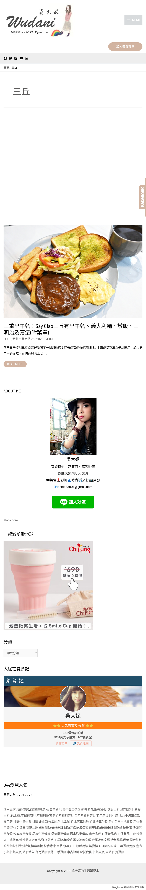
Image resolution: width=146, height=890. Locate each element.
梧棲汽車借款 (41, 834)
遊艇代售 (86, 852)
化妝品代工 (96, 834)
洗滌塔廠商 (30, 840)
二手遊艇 (60, 852)
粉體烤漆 (50, 846)
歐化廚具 (115, 815)
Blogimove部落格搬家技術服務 (128, 887)
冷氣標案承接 (34, 846)
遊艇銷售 (28, 852)
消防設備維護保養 (76, 828)
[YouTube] (21, 58)
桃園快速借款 (22, 821)
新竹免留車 (17, 828)
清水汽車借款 (79, 834)
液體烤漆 (82, 846)
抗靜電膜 (23, 809)
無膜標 (93, 846)
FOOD (7, 339)
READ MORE (15, 363)
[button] (125, 46)
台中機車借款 (71, 809)
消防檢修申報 (54, 828)
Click (142, 197)
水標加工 (69, 846)
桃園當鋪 (38, 821)
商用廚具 (102, 815)
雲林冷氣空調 (82, 840)
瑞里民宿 (10, 809)
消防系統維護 (123, 828)
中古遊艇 (73, 852)
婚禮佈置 (87, 809)
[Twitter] (10, 58)
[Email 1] (26, 58)
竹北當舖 (64, 821)
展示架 (8, 821)
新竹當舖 (51, 821)
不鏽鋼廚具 (28, 815)
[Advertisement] (73, 167)
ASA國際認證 (107, 846)
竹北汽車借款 (80, 821)
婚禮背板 (100, 809)
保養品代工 (112, 834)
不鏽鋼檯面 (44, 815)
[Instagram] (15, 58)
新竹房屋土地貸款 (120, 821)
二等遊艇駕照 (126, 846)
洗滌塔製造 (45, 840)
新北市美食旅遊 (23, 339)
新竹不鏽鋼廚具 (63, 815)
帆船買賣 (16, 852)
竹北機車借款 (99, 821)
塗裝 (59, 846)
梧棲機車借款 (60, 834)
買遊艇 (109, 852)
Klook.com (11, 520)
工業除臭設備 (63, 840)
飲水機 (15, 815)
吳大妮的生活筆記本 (85, 871)
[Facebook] (5, 58)
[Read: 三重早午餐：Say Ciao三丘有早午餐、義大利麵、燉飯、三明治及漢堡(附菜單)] (73, 271)
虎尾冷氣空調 (101, 840)
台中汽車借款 (131, 815)
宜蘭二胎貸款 (35, 828)
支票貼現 (55, 809)
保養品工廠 (128, 834)
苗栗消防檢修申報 (101, 828)
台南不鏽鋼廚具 (85, 815)
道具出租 (114, 809)
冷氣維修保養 (120, 840)
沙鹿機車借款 (22, 834)
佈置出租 (127, 809)
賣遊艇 (119, 852)
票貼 (46, 809)
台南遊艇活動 (44, 852)
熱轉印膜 (36, 809)
